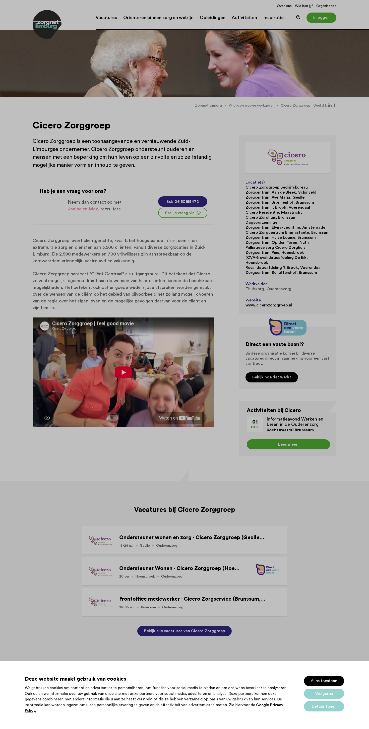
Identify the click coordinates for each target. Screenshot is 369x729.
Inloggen (321, 18)
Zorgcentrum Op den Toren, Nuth (277, 242)
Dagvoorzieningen (262, 222)
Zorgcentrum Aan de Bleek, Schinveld (280, 192)
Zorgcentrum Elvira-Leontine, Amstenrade (285, 227)
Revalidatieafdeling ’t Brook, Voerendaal (283, 268)
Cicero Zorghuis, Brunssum (270, 217)
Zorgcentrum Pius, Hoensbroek (274, 253)
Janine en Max (83, 209)
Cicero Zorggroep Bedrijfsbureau (276, 187)
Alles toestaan (324, 681)
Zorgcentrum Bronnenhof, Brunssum (279, 202)
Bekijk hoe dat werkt (271, 377)
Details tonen (324, 706)
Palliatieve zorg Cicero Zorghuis (275, 248)
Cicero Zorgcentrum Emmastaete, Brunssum (287, 232)
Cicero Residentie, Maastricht (273, 212)
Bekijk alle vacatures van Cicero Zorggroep (184, 631)
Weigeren (324, 694)
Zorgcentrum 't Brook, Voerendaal (277, 207)
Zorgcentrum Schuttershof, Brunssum (281, 273)
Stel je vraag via (180, 213)
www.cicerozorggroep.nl (268, 305)
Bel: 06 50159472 (182, 202)
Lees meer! (288, 444)
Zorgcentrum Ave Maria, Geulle (274, 197)
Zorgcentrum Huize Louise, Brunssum (280, 237)
